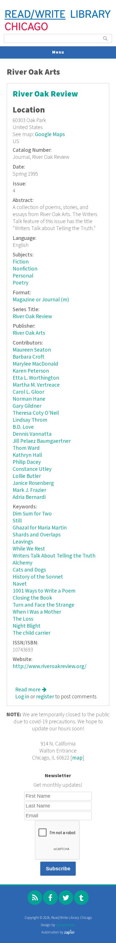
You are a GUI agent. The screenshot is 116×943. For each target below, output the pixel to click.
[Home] (58, 29)
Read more (30, 689)
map (77, 757)
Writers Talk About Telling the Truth (54, 555)
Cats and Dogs (29, 569)
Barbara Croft (28, 357)
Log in (22, 696)
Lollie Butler (27, 476)
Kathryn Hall (27, 455)
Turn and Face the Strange (43, 605)
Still (17, 520)
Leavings (23, 541)
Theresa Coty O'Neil (36, 413)
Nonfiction (25, 268)
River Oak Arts (29, 333)
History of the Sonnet (38, 577)
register (45, 696)
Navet (20, 584)
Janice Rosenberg (33, 483)
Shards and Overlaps (37, 534)
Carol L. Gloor (28, 392)
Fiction (21, 261)
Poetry (20, 282)
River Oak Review (45, 94)
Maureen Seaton (32, 350)
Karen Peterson (31, 371)
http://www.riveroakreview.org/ (49, 666)
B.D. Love (23, 427)
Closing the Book (32, 598)
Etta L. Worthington (36, 378)
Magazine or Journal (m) (41, 299)
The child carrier (31, 633)
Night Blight (27, 626)
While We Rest (29, 548)
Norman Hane (29, 399)
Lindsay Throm (30, 420)
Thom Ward (26, 448)
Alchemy (22, 562)
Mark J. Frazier (29, 490)
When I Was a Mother (37, 612)
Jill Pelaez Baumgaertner (42, 441)
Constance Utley (32, 469)
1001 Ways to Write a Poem (44, 591)
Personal (23, 275)
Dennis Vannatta (32, 434)
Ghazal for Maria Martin (40, 527)
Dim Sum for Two (32, 513)
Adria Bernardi (29, 497)
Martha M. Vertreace (36, 385)
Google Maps (50, 134)
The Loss (23, 619)
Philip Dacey (27, 462)
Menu (58, 52)
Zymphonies (65, 925)
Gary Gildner (27, 406)
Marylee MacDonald (35, 364)
